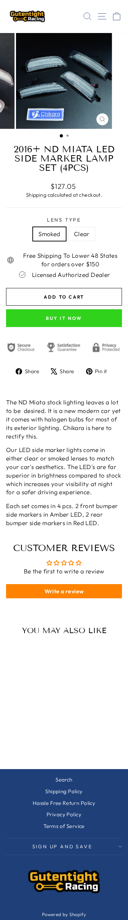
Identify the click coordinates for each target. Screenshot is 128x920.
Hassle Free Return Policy (64, 803)
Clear (82, 234)
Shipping (36, 195)
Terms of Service (64, 826)
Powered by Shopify (64, 914)
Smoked (49, 234)
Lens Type (64, 220)
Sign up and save (62, 846)
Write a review (64, 591)
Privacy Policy (64, 814)
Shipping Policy (63, 791)
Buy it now (64, 318)
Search (64, 779)
